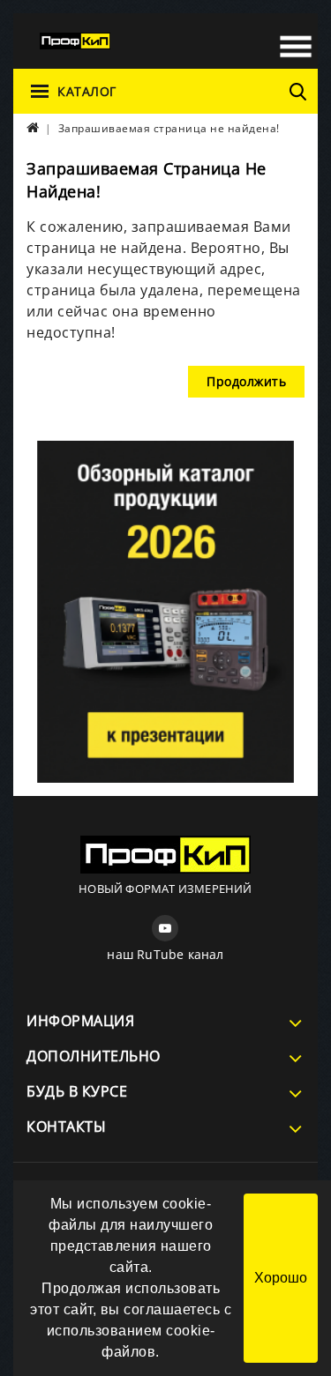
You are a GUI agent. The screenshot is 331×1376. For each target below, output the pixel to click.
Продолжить (246, 381)
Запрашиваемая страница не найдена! (169, 128)
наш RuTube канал (165, 954)
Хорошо (280, 1277)
